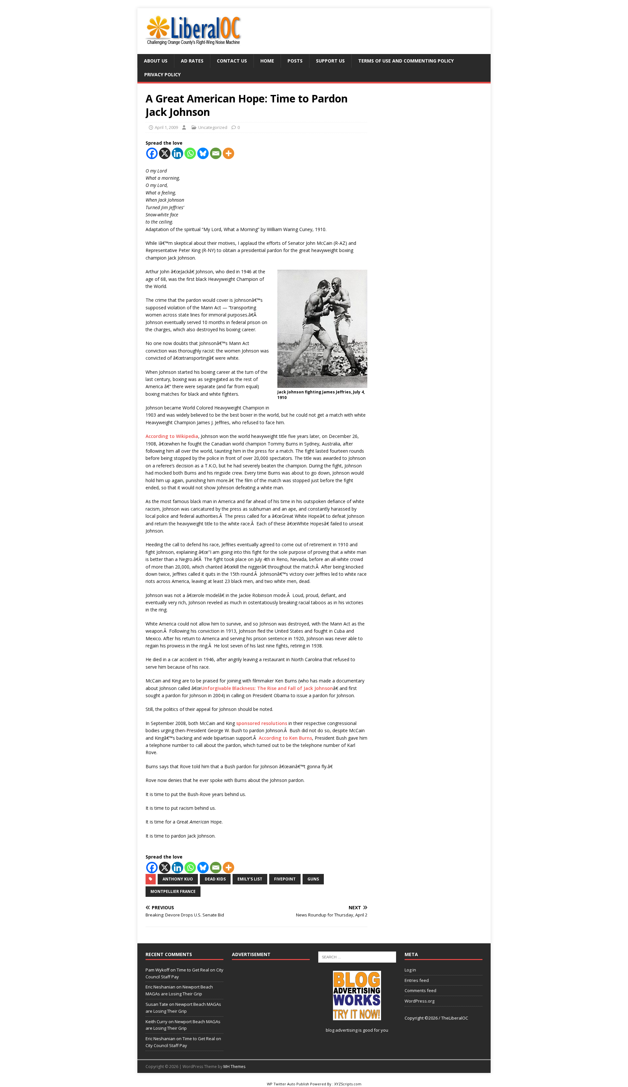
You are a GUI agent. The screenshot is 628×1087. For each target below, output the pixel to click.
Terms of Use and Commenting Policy (406, 61)
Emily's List (249, 879)
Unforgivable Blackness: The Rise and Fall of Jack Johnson (267, 688)
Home (267, 61)
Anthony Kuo (178, 879)
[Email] (215, 153)
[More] (228, 153)
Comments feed (420, 990)
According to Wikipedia (172, 436)
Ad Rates (192, 61)
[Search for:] (357, 956)
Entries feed (417, 980)
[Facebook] (152, 153)
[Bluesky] (203, 153)
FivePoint (285, 879)
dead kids (215, 879)
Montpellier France (173, 891)
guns (313, 879)
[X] (164, 153)
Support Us (330, 61)
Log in (410, 970)
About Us (155, 61)
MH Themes (234, 1066)
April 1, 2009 (166, 127)
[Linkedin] (177, 153)
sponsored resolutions (261, 723)
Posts (295, 61)
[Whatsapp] (190, 153)
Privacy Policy (162, 74)
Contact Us (232, 61)
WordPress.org (419, 1001)
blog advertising (342, 1030)
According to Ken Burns (285, 738)
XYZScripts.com (347, 1083)
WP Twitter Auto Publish (288, 1083)
